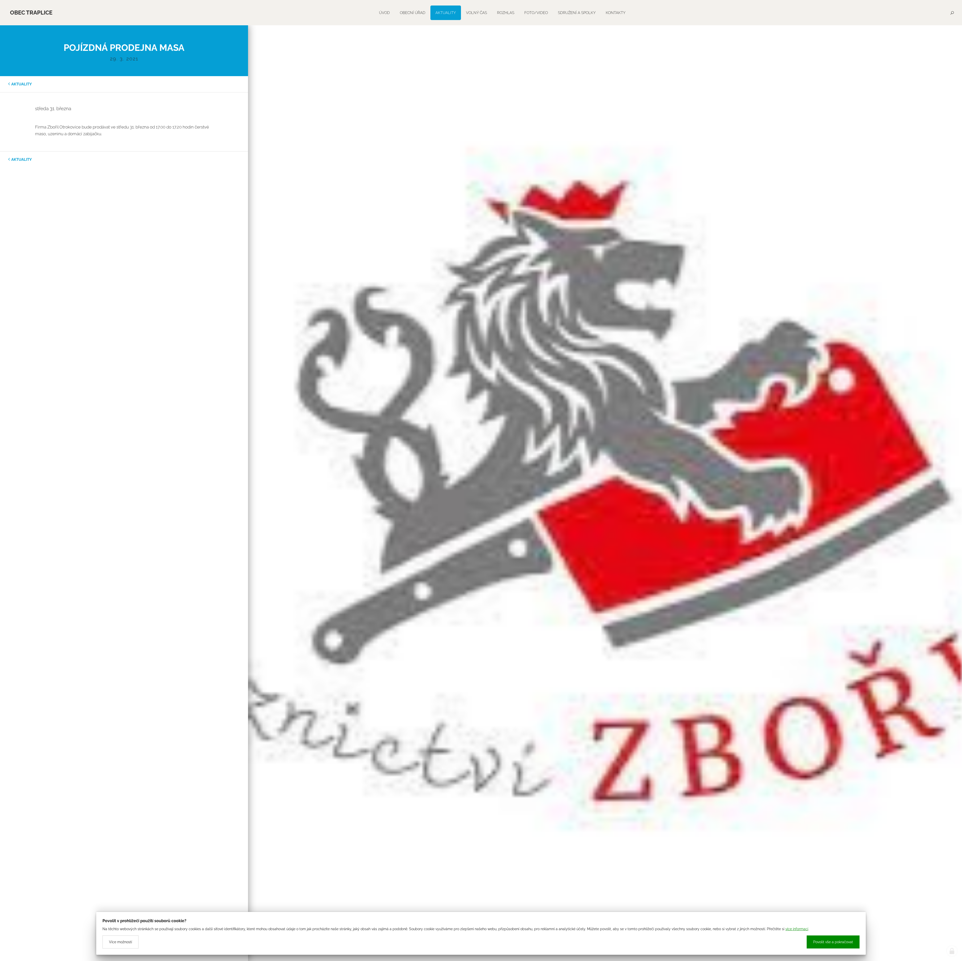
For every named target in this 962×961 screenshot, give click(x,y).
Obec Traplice (31, 12)
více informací (796, 929)
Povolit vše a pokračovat (833, 942)
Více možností (120, 942)
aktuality (21, 84)
